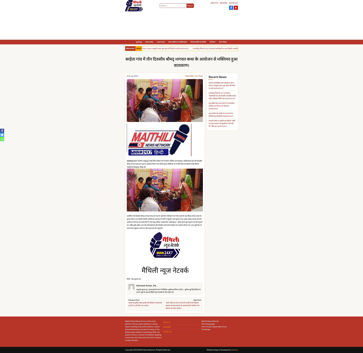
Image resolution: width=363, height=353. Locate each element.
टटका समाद (149, 42)
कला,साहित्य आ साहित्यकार (177, 42)
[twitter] (2, 135)
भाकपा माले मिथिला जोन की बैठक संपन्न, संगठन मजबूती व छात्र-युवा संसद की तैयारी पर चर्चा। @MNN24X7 (149, 48)
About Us (214, 3)
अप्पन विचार (223, 42)
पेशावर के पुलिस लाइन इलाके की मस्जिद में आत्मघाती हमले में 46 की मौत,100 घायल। (145, 304)
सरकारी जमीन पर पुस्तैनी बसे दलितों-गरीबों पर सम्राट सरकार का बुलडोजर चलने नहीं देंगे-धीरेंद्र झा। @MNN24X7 (222, 123)
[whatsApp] (2, 139)
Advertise (223, 3)
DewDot (235, 350)
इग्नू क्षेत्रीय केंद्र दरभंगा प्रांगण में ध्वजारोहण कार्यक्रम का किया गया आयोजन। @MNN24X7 (222, 106)
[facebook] (2, 131)
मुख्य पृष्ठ (139, 42)
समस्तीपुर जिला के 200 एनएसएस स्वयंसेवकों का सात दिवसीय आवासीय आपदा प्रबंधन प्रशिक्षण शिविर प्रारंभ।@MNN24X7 (226, 48)
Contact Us (233, 3)
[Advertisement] (181, 25)
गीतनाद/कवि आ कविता (198, 42)
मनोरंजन (212, 42)
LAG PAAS (161, 42)
